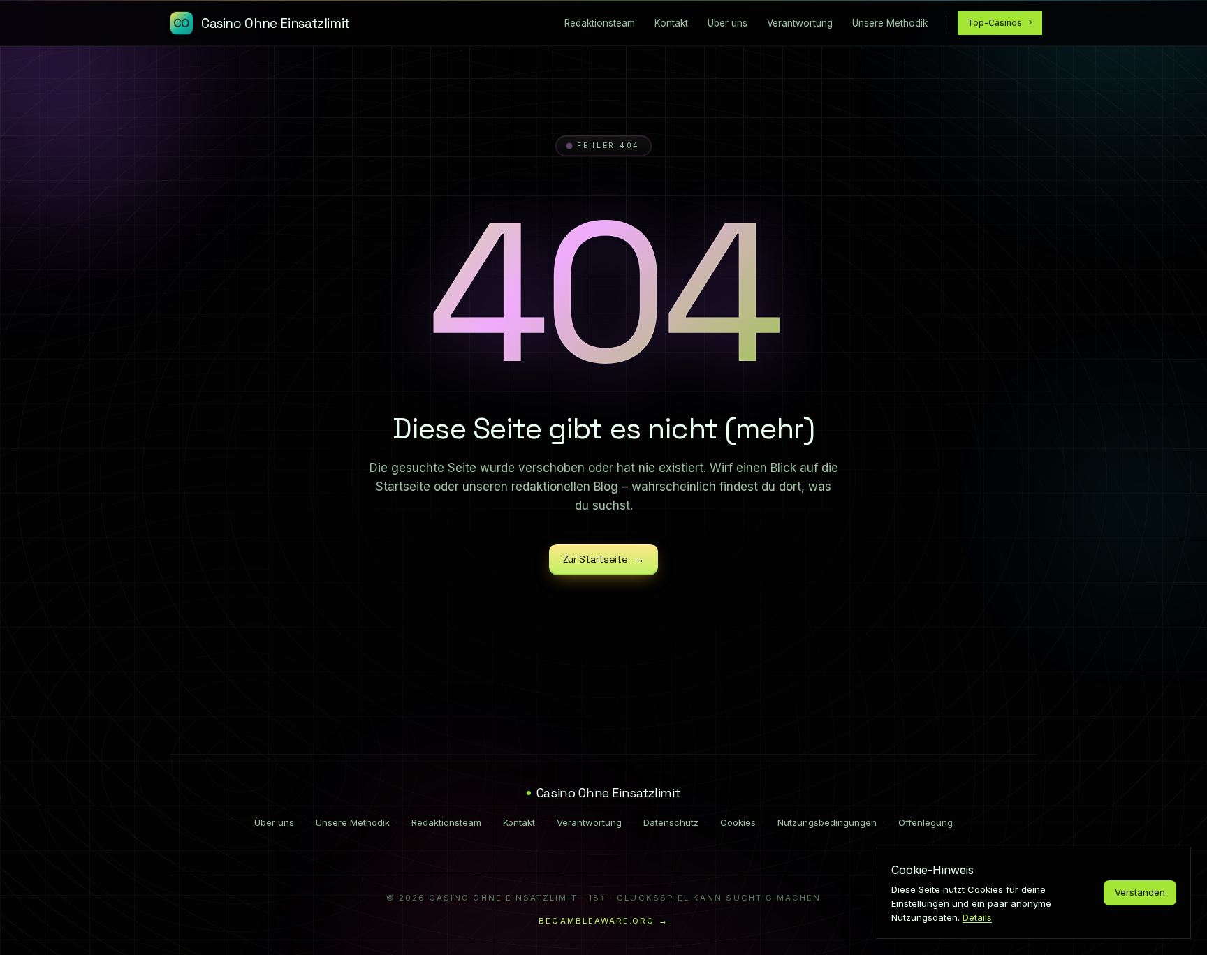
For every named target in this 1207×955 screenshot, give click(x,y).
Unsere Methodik (353, 822)
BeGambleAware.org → (603, 921)
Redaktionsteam (446, 822)
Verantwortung (589, 822)
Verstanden (1140, 892)
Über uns (274, 822)
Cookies (738, 822)
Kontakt (519, 822)
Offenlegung (925, 822)
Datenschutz (670, 822)
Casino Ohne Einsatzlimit (608, 793)
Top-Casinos (999, 22)
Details (977, 917)
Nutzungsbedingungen (827, 822)
